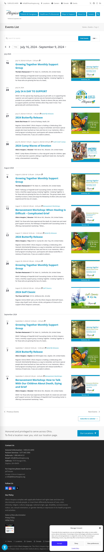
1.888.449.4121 (19, 455)
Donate (66, 3)
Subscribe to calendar (87, 419)
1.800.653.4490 (12, 3)
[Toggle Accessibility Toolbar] (5, 547)
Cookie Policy (75, 548)
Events (75, 3)
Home (84, 27)
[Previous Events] (5, 47)
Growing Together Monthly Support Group (36, 66)
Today (15, 47)
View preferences (93, 543)
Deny (76, 543)
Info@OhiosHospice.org (31, 3)
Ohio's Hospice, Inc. (25, 546)
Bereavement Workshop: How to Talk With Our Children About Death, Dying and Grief (38, 383)
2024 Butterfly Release (29, 117)
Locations (46, 3)
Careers (56, 3)
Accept (59, 543)
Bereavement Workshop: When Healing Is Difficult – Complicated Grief (40, 211)
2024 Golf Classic (25, 292)
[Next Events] (9, 47)
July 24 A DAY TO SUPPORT (31, 91)
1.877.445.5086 (24, 452)
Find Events (84, 38)
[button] (100, 528)
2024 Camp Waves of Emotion (33, 145)
